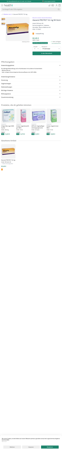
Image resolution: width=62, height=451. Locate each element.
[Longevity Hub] (50, 5)
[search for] (59, 9)
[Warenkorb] (59, 5)
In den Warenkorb (46, 53)
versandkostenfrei (56, 43)
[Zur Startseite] (8, 5)
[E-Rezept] (53, 5)
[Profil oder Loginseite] (56, 5)
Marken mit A (7, 14)
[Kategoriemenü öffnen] (2, 5)
